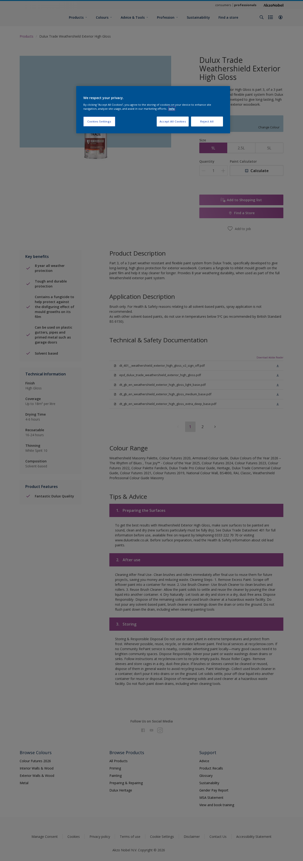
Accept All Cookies (173, 121)
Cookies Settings (99, 121)
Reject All (207, 121)
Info (172, 108)
